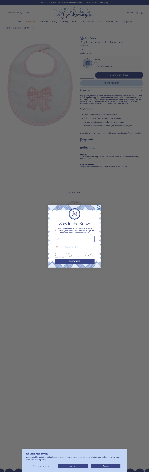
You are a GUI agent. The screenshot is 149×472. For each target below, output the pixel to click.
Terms (63, 257)
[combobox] (59, 247)
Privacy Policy (58, 257)
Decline (106, 466)
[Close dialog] (98, 208)
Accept (73, 466)
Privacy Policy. (41, 460)
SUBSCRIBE (74, 261)
